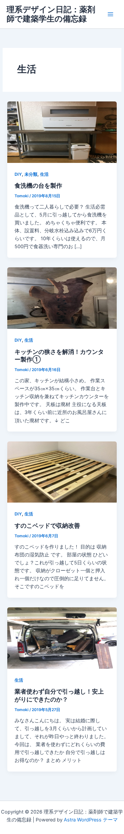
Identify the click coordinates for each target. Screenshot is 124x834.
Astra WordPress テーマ (91, 820)
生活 (44, 174)
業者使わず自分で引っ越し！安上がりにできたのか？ (59, 695)
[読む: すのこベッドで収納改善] (61, 471)
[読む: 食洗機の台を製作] (61, 132)
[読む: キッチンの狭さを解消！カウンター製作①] (61, 298)
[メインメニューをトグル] (110, 14)
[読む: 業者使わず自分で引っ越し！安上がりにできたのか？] (61, 638)
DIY (18, 174)
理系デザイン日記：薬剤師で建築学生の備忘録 (51, 14)
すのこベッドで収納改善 (47, 525)
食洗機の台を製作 (38, 185)
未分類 (30, 174)
